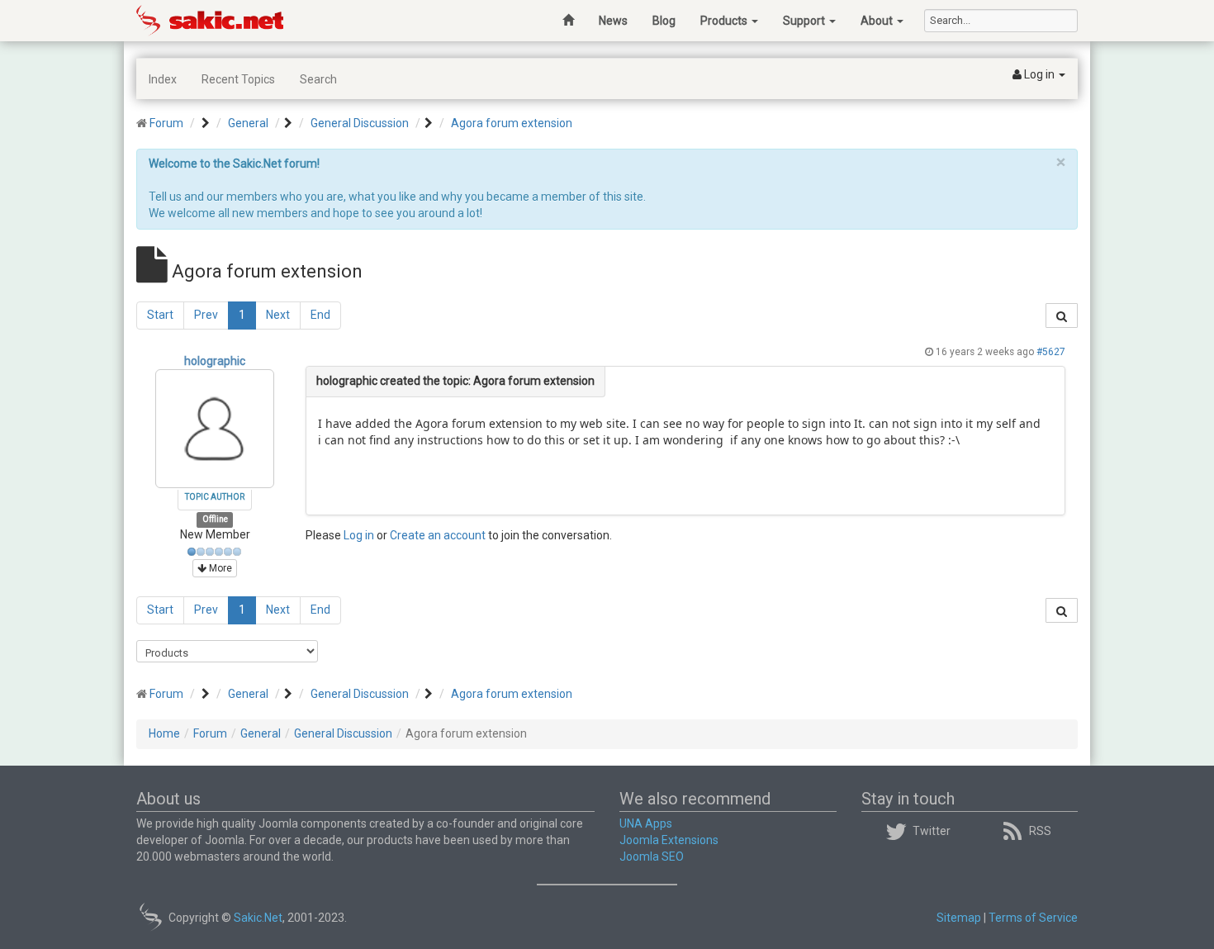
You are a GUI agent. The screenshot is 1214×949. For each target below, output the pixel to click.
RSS (1040, 830)
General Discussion (360, 123)
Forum (166, 123)
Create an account (438, 535)
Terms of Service (1033, 917)
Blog (664, 20)
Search (318, 79)
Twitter (932, 830)
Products (725, 20)
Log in (359, 535)
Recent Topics (238, 79)
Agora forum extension (511, 123)
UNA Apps (645, 823)
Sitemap (959, 917)
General (248, 123)
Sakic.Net (258, 917)
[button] (1039, 75)
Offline (215, 519)
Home (164, 733)
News (613, 20)
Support (805, 20)
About (878, 20)
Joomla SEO (651, 856)
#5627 (1050, 352)
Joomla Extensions (668, 840)
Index (163, 79)
